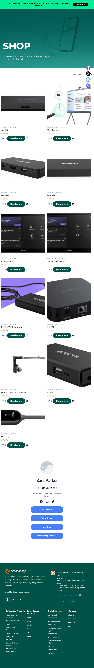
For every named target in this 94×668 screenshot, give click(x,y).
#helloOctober (62, 595)
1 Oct (58, 575)
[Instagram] (47, 501)
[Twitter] (13, 599)
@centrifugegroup (78, 572)
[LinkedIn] (20, 599)
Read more (16, 138)
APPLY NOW (81, 4)
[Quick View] (5, 138)
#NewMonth (73, 595)
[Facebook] (41, 501)
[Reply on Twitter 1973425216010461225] (58, 602)
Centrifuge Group (64, 572)
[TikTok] (53, 501)
